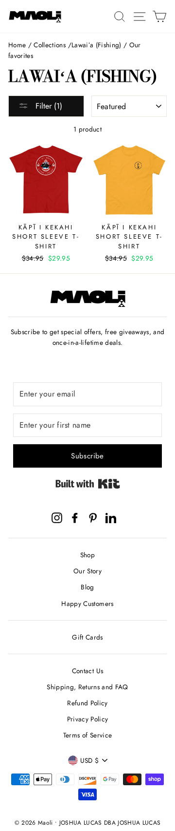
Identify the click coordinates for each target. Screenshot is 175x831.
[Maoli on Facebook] (75, 517)
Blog (87, 587)
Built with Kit (87, 483)
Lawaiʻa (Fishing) (96, 45)
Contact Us (87, 671)
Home (17, 45)
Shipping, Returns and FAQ (87, 687)
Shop (87, 555)
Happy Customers (87, 603)
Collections (50, 45)
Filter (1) (47, 106)
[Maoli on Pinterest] (93, 517)
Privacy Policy (87, 719)
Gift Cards (87, 637)
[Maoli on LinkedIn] (110, 517)
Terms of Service (87, 735)
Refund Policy (87, 703)
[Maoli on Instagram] (57, 517)
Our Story (87, 571)
